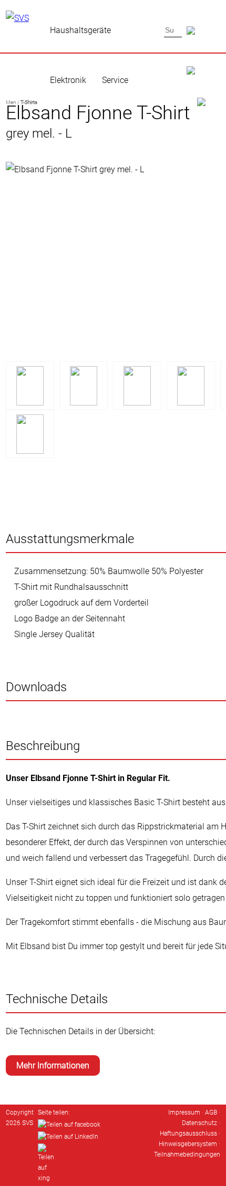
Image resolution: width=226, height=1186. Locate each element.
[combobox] (173, 30)
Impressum (184, 1112)
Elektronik (68, 80)
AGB (211, 1112)
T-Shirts (28, 102)
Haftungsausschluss (188, 1133)
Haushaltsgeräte (80, 30)
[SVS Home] (204, 58)
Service (115, 80)
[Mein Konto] (204, 89)
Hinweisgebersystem (188, 1144)
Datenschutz (199, 1123)
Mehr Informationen (52, 1065)
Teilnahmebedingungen (187, 1154)
